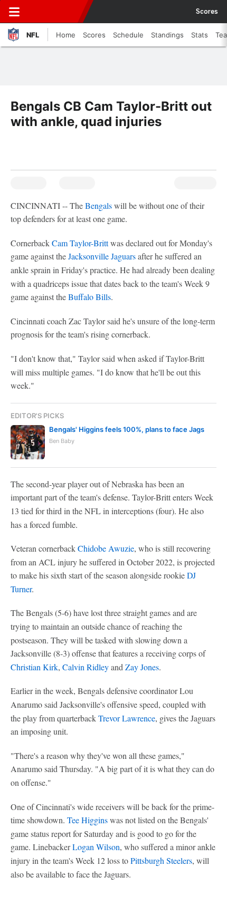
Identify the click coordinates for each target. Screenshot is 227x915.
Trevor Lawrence (126, 718)
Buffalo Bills (89, 296)
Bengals (98, 205)
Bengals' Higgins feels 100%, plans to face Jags (126, 429)
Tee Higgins (87, 819)
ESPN (56, 11)
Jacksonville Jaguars (102, 256)
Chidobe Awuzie (106, 548)
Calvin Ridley (85, 666)
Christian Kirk (34, 666)
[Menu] (14, 11)
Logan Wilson (96, 846)
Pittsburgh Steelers (161, 860)
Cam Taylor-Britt (80, 242)
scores (207, 11)
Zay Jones (142, 666)
